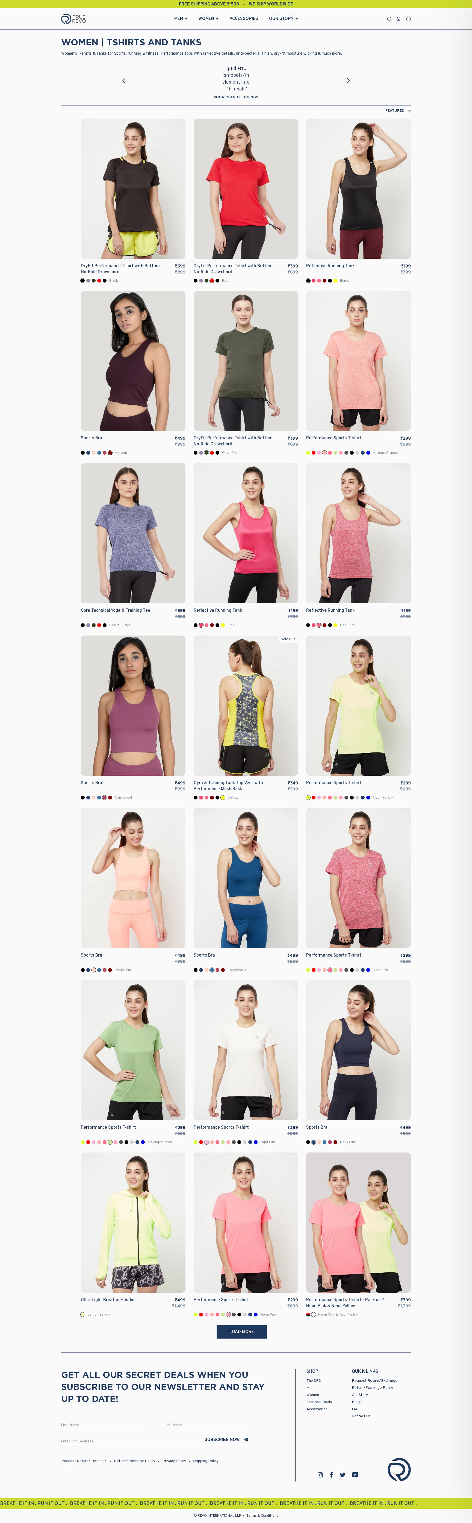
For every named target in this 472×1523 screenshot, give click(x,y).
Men (178, 19)
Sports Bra (91, 438)
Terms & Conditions (262, 1516)
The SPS (313, 1380)
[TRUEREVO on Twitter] (343, 1474)
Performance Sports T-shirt (333, 438)
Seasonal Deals (319, 1402)
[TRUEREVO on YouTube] (355, 1475)
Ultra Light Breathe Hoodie (107, 1300)
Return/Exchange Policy (372, 1388)
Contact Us (361, 1416)
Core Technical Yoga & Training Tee (115, 610)
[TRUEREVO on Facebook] (331, 1475)
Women (206, 19)
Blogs (357, 1402)
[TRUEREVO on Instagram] (320, 1475)
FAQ (355, 1409)
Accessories (243, 19)
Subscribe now (222, 1440)
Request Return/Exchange (374, 1380)
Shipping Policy (206, 1461)
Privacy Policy (174, 1461)
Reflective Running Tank (330, 266)
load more (241, 1332)
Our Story (281, 19)
